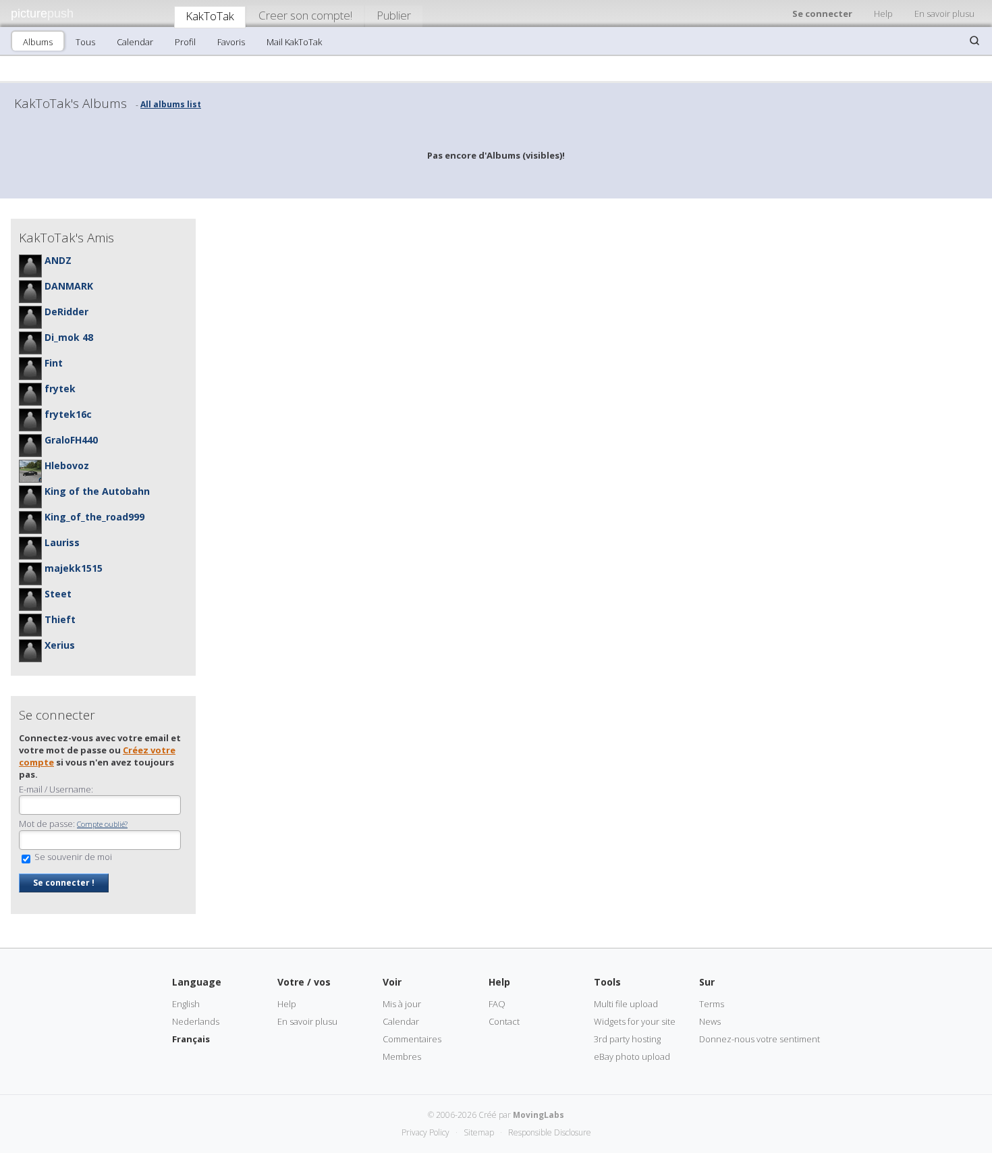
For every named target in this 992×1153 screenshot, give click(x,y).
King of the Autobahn (97, 491)
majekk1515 (74, 568)
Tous (85, 42)
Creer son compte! (305, 15)
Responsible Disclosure (549, 1132)
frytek (60, 388)
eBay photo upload (632, 1056)
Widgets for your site (635, 1021)
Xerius (60, 645)
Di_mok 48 (69, 337)
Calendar (135, 42)
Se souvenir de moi (72, 857)
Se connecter (822, 13)
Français (191, 1039)
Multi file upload (626, 1004)
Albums (38, 42)
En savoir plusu (944, 13)
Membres (402, 1056)
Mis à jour (402, 1004)
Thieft (60, 619)
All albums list (170, 104)
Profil (185, 42)
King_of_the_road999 (94, 516)
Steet (58, 593)
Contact (504, 1021)
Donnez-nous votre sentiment (759, 1039)
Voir (392, 981)
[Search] (974, 40)
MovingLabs (538, 1115)
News (710, 1021)
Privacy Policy (425, 1132)
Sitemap (479, 1132)
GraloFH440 (71, 439)
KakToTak (210, 16)
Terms (711, 1004)
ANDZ (58, 260)
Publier (394, 15)
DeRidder (66, 311)
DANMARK (69, 285)
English (186, 1004)
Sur (707, 981)
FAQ (497, 1004)
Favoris (231, 42)
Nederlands (195, 1021)
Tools (607, 981)
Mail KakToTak (294, 42)
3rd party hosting (627, 1039)
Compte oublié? (102, 824)
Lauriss (62, 542)
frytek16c (68, 414)
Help (883, 13)
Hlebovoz (67, 465)
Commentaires (412, 1039)
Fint (54, 362)
